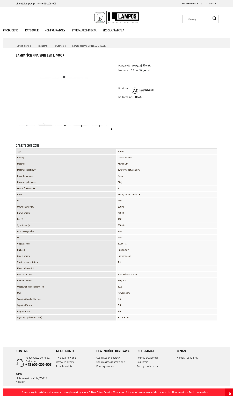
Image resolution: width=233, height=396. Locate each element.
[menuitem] (11, 30)
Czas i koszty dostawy (108, 357)
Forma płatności (105, 366)
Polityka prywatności (148, 357)
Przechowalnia (64, 366)
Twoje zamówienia (66, 357)
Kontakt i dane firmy (187, 357)
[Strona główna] (116, 17)
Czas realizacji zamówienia (110, 362)
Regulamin (142, 362)
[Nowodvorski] (143, 90)
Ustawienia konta (65, 362)
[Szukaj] (214, 18)
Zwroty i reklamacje (147, 366)
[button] (111, 129)
